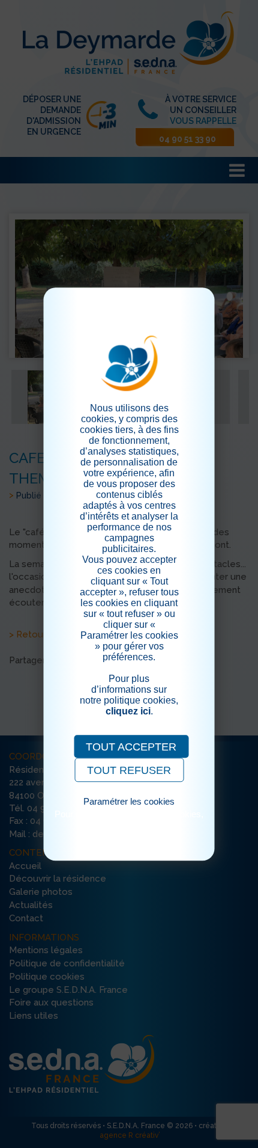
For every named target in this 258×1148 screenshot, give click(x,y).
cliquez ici (128, 711)
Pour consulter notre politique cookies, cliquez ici (129, 819)
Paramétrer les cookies (129, 801)
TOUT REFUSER (129, 770)
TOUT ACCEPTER (131, 747)
